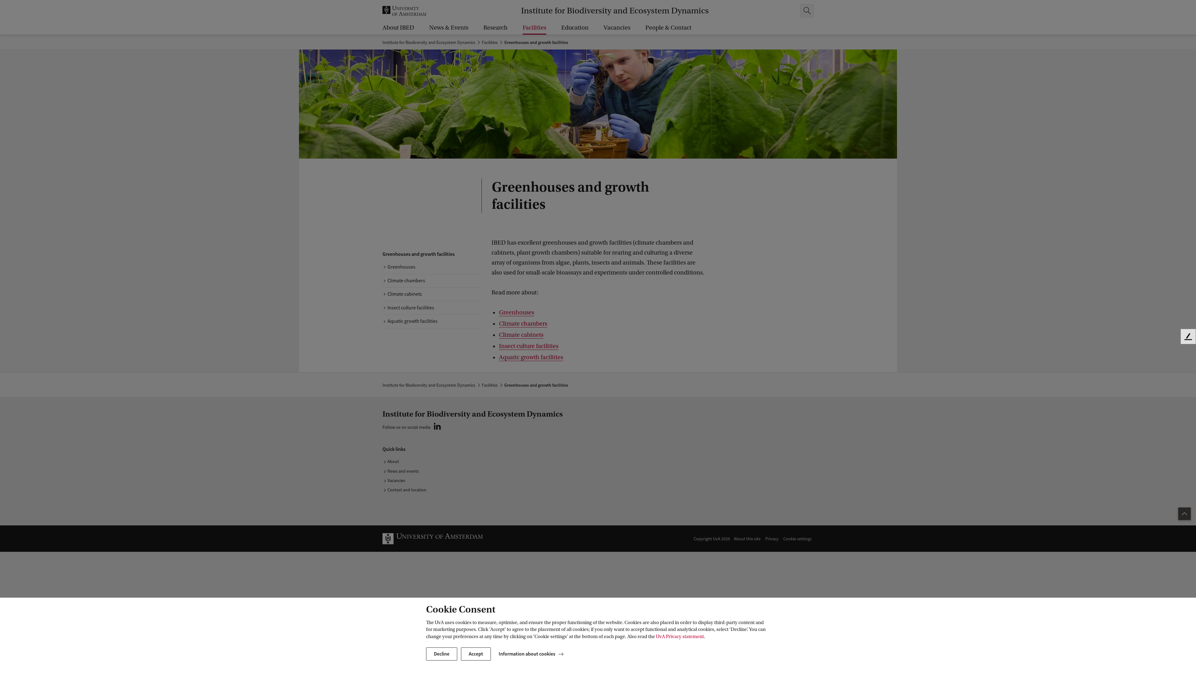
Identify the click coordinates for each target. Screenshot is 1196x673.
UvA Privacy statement (680, 636)
